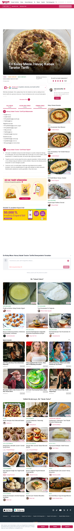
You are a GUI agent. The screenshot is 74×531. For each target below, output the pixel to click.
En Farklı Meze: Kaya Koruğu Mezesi (60, 495)
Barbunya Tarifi (23, 6)
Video (21, 2)
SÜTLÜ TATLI (52, 443)
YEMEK (4, 77)
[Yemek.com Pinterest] (70, 510)
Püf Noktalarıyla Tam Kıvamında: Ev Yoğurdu (59, 332)
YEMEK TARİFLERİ (12, 77)
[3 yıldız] (58, 81)
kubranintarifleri (58, 89)
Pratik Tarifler (6, 6)
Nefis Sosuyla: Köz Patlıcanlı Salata (13, 420)
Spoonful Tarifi (15, 6)
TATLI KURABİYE (30, 418)
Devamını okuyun (58, 95)
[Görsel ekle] (68, 260)
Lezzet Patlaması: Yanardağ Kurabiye (34, 421)
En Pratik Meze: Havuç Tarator (57, 178)
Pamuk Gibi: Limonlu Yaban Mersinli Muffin (36, 446)
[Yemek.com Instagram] (53, 510)
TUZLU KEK (29, 468)
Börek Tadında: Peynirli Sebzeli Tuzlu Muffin (35, 471)
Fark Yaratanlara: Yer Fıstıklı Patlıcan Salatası (59, 152)
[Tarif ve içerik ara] (56, 2)
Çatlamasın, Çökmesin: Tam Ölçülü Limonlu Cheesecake (59, 421)
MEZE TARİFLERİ (22, 77)
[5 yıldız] (63, 81)
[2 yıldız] (56, 81)
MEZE (49, 125)
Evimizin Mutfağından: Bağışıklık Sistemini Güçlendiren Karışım (35, 332)
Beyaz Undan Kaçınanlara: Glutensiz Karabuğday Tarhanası (14, 332)
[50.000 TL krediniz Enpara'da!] (25, 214)
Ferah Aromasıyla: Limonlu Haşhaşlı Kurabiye (13, 496)
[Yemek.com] (6, 2)
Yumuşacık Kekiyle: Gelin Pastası (59, 445)
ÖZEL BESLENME (52, 200)
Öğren (38, 2)
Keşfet (43, 2)
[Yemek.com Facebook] (67, 510)
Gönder (66, 267)
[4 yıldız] (60, 81)
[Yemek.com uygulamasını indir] (8, 510)
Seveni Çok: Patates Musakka (35, 495)
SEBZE (4, 418)
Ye (34, 2)
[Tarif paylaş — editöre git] (25, 188)
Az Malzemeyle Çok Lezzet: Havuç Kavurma (59, 471)
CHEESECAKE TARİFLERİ (55, 418)
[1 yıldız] (53, 81)
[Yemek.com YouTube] (60, 510)
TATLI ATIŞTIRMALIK (8, 443)
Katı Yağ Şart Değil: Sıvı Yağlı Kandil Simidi (13, 471)
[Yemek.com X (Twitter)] (64, 510)
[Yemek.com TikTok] (56, 510)
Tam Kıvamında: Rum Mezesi (56, 127)
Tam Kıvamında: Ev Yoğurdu (46, 308)
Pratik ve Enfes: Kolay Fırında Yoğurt (14, 308)
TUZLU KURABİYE (7, 468)
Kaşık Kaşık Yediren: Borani (56, 202)
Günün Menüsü (29, 2)
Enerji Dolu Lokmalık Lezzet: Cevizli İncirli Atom (13, 446)
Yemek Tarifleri (15, 2)
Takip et (57, 98)
